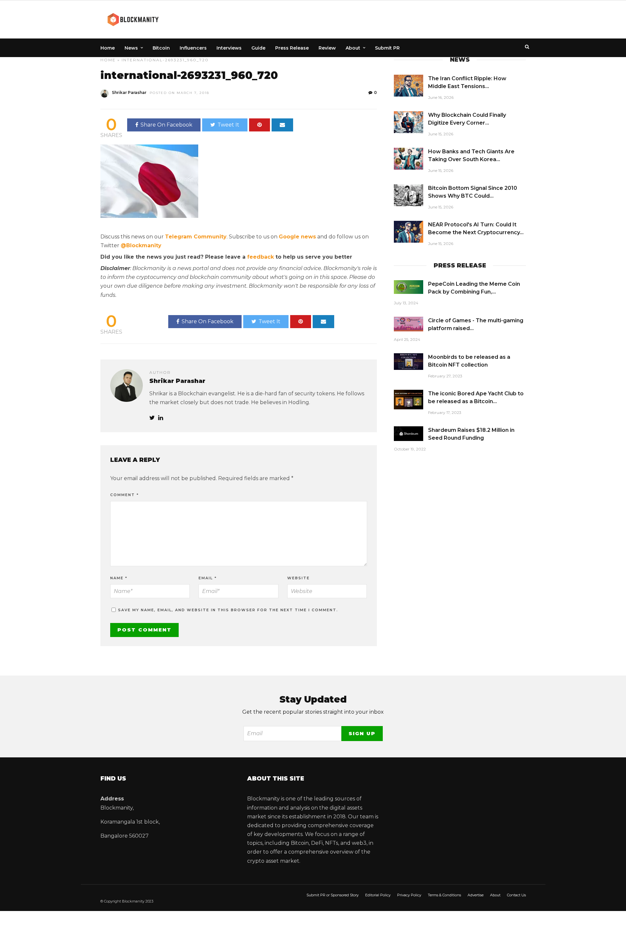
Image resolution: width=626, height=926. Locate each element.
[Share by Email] (282, 124)
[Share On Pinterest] (259, 124)
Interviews (229, 48)
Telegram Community (196, 237)
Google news (297, 237)
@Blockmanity (141, 245)
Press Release (292, 48)
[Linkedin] (160, 418)
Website (298, 578)
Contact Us (516, 895)
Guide (258, 48)
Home (107, 48)
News (131, 48)
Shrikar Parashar (129, 92)
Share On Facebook (166, 125)
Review (327, 48)
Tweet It (228, 125)
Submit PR (387, 48)
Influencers (193, 48)
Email (208, 578)
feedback (260, 257)
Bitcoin (161, 48)
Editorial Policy (378, 895)
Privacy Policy (409, 895)
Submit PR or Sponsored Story (332, 895)
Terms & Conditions (444, 895)
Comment (124, 495)
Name (118, 578)
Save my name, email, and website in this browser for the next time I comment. (228, 610)
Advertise (476, 895)
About (353, 48)
